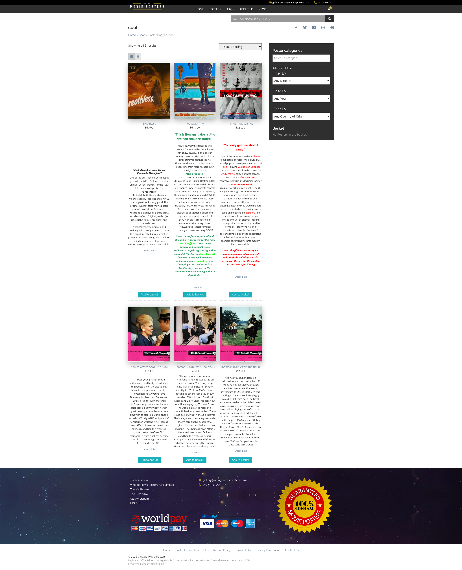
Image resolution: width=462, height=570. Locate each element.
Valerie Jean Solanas (248, 166)
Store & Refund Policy (217, 550)
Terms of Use (243, 550)
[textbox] (301, 58)
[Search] (329, 18)
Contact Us (292, 550)
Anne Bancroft (207, 254)
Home (132, 35)
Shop (142, 35)
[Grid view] (131, 56)
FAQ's (231, 9)
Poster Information (187, 550)
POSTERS (215, 9)
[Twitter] (305, 27)
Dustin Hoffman (187, 243)
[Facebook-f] (296, 27)
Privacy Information (268, 550)
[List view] (138, 56)
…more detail (149, 250)
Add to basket (149, 294)
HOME (199, 9)
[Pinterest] (332, 27)
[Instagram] (323, 27)
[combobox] (278, 18)
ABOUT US (246, 9)
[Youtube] (314, 27)
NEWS (262, 9)
